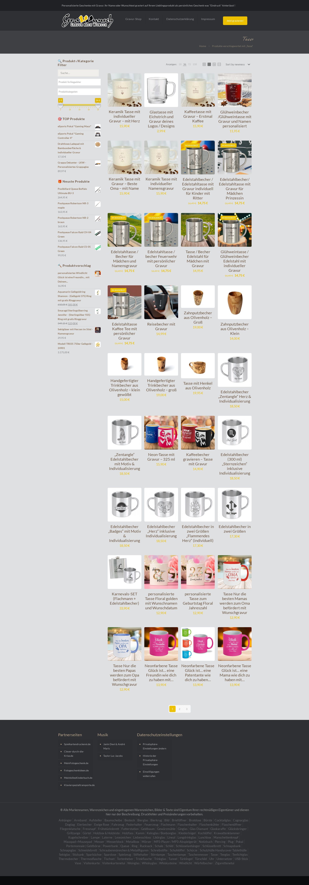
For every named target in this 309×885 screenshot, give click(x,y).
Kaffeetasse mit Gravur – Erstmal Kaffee (197, 116)
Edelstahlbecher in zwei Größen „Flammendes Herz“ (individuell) (198, 533)
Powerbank (110, 846)
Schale (159, 846)
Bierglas (142, 820)
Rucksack (146, 846)
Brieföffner (179, 820)
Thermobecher (68, 859)
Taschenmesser (198, 854)
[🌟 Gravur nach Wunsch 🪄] (87, 21)
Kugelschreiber (78, 837)
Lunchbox (204, 837)
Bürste (207, 820)
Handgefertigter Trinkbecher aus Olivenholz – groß (161, 385)
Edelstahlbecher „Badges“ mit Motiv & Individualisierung (124, 533)
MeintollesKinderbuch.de (77, 777)
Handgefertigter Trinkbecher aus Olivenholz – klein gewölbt (124, 387)
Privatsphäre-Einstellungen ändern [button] (154, 746)
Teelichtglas (240, 854)
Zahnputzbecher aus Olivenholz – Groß (198, 317)
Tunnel (172, 859)
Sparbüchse (94, 854)
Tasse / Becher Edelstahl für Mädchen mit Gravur (198, 258)
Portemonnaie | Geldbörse (83, 846)
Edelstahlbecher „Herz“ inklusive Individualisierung (161, 531)
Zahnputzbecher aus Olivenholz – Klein (234, 329)
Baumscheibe (113, 820)
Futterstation (130, 829)
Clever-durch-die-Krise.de (74, 753)
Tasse (214, 854)
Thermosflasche (91, 859)
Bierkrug (156, 820)
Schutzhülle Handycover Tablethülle (223, 850)
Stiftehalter (140, 854)
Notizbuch (205, 842)
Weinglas (133, 863)
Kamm (140, 833)
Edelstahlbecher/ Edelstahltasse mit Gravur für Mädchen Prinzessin (235, 188)
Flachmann (168, 824)
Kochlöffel (205, 833)
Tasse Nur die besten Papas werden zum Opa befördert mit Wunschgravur (124, 675)
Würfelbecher (203, 863)
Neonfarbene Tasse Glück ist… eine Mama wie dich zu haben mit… (234, 672)
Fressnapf (89, 829)
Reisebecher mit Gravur (161, 326)
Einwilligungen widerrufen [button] (151, 773)
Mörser (146, 842)
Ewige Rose (101, 824)
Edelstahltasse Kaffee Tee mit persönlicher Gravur (124, 331)
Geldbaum (148, 829)
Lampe (95, 837)
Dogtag (70, 824)
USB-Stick (241, 859)
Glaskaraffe (218, 829)
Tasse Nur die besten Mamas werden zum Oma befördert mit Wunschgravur (235, 603)
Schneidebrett (87, 850)
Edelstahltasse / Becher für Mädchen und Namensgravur (124, 258)
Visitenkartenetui (113, 863)
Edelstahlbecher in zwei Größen (235, 529)
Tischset (109, 859)
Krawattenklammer (227, 833)
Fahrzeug (118, 824)
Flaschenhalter (187, 824)
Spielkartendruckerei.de (77, 744)
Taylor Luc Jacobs (113, 755)
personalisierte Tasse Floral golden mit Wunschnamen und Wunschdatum (161, 600)
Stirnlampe (158, 854)
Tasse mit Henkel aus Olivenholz (197, 385)
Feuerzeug (151, 824)
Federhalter (134, 824)
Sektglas (64, 854)
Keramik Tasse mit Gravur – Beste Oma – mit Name (124, 184)
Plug (231, 842)
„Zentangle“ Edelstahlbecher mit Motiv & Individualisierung (124, 461)
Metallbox (132, 842)
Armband (80, 820)
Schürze (192, 850)
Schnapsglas (68, 850)
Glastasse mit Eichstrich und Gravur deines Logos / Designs (161, 119)
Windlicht (185, 863)
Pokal (239, 842)
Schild (169, 846)
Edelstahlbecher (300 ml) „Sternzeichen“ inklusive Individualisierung (234, 463)
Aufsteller (95, 820)
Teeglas (225, 854)
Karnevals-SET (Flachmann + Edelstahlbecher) (124, 598)
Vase (78, 863)
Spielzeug (125, 854)
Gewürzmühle (166, 829)
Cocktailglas (223, 820)
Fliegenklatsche (70, 829)
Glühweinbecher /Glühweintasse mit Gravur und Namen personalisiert (234, 119)
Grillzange (73, 833)
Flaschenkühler (209, 824)
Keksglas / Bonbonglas (161, 833)
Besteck (129, 820)
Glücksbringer (237, 829)
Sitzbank (78, 854)
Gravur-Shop (133, 19)
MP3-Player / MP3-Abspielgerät (175, 842)
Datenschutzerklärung (180, 19)
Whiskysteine (168, 863)
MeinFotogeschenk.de (76, 763)
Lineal (171, 837)
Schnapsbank (232, 846)
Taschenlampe (176, 854)
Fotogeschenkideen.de (76, 770)
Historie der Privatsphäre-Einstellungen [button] (150, 760)
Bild (167, 820)
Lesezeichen (123, 837)
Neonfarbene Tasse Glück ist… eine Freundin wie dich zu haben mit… (161, 672)
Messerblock (115, 842)
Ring (135, 846)
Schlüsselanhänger (188, 846)
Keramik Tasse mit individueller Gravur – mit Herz (124, 116)
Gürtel (87, 833)
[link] (180, 64)
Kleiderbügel (187, 833)
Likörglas (159, 837)
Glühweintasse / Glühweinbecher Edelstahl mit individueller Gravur (234, 261)
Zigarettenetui (224, 863)
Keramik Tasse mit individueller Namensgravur (161, 184)
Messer (99, 842)
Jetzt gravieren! (235, 20)
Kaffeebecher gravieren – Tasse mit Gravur (198, 459)
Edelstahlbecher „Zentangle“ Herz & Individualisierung (234, 396)
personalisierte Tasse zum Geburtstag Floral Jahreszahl (198, 600)
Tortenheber (125, 859)
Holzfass (127, 833)
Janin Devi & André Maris (114, 746)
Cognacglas (240, 820)
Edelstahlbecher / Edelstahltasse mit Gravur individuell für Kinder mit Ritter (198, 188)
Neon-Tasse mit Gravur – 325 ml (161, 457)
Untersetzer (224, 859)
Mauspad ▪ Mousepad (78, 842)
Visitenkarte (92, 863)
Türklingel (186, 859)
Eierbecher (84, 824)
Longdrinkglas (187, 837)
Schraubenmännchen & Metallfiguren (123, 850)
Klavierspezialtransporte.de (77, 785)
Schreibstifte (159, 850)
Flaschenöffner (232, 824)
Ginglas (182, 829)
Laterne (107, 837)
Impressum (208, 19)
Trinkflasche (144, 859)
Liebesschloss (142, 837)
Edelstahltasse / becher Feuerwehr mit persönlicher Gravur (161, 258)
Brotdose (195, 820)
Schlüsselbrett (211, 846)
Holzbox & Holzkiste (106, 833)
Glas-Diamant (199, 829)
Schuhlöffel (177, 850)
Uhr (211, 859)
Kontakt (154, 19)
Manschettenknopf (226, 837)
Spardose (110, 854)
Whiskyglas (149, 863)
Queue (124, 846)
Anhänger (65, 820)
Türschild (201, 859)
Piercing (220, 842)
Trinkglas (160, 859)
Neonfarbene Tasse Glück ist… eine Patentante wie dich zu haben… (197, 672)
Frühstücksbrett (108, 829)
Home (202, 46)
